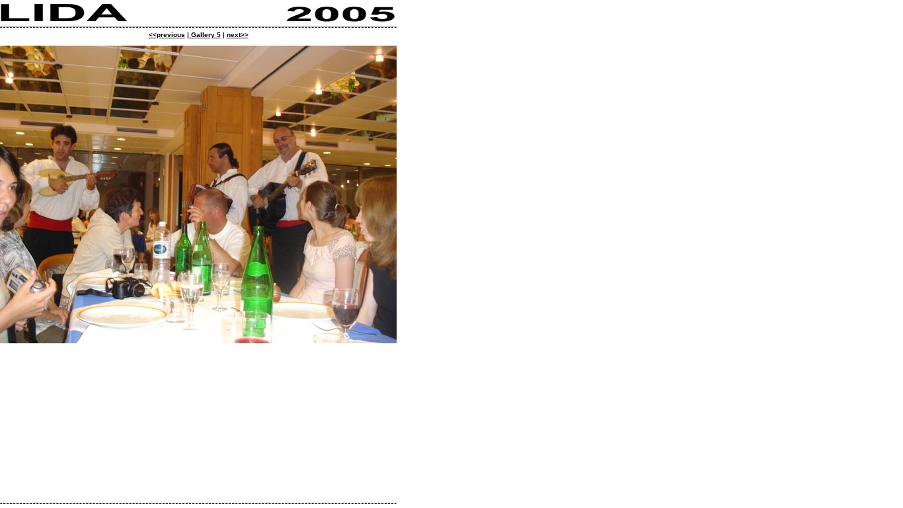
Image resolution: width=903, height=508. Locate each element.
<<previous (167, 34)
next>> (238, 34)
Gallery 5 (205, 34)
